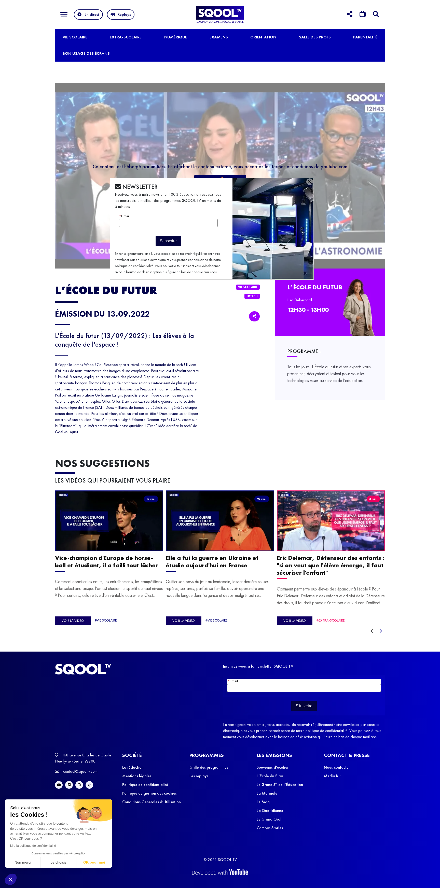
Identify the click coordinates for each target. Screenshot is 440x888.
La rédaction (133, 767)
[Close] (309, 181)
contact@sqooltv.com (80, 771)
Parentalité (365, 37)
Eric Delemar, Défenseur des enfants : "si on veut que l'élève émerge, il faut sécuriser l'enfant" (330, 565)
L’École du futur (270, 776)
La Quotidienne (270, 810)
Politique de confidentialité (145, 784)
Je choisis (58, 862)
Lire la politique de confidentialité (33, 846)
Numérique (175, 37)
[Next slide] (381, 631)
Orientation (263, 37)
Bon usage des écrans (86, 53)
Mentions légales (136, 776)
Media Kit (332, 776)
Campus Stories (270, 827)
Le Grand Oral (269, 819)
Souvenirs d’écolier (272, 767)
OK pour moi (94, 862)
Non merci (23, 862)
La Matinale (267, 793)
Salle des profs (315, 37)
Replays (124, 14)
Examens (219, 37)
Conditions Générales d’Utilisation (151, 802)
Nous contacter (337, 767)
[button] (11, 879)
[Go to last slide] (372, 631)
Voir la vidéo (73, 620)
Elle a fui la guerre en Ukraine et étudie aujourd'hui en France (212, 561)
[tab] (349, 15)
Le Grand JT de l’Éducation (280, 784)
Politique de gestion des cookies (149, 793)
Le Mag (263, 802)
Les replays (198, 776)
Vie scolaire (75, 37)
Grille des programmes (208, 767)
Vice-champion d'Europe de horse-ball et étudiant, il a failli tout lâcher (106, 561)
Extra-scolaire (126, 37)
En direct (92, 14)
